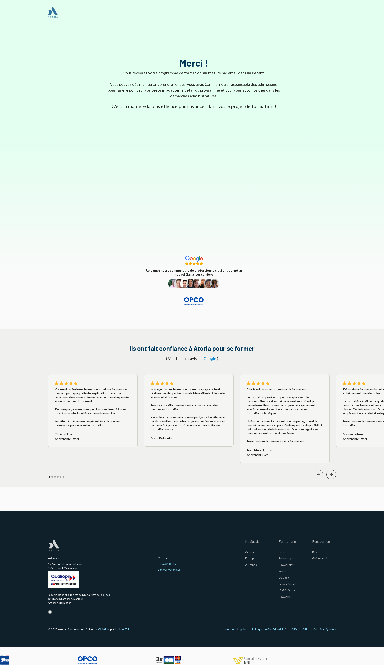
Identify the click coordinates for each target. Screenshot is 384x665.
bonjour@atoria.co (169, 569)
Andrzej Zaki (122, 629)
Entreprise (251, 558)
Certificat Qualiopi (324, 629)
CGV (294, 629)
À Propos (251, 564)
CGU (305, 629)
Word (282, 571)
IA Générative (287, 590)
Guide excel (319, 558)
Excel (282, 552)
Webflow (104, 629)
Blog (315, 552)
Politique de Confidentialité (269, 629)
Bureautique (286, 558)
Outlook (284, 577)
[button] (318, 474)
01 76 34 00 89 (167, 564)
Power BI (284, 596)
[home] (53, 12)
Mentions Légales (236, 629)
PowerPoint (286, 564)
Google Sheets (288, 584)
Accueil (249, 552)
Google (210, 358)
